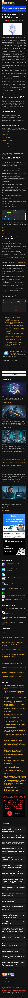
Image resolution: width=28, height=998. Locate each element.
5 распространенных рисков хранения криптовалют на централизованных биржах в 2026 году (15, 697)
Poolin (3, 150)
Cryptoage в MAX (9, 563)
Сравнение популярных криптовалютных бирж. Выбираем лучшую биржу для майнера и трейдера (14, 644)
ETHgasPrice (7, 981)
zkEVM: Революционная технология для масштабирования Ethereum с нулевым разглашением (14, 756)
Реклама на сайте (21, 981)
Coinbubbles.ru (8, 592)
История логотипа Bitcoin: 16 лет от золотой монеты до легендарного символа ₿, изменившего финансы (15, 726)
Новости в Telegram (10, 574)
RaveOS (23, 262)
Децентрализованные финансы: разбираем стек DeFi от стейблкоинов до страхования (15, 776)
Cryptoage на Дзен (9, 583)
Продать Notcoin (9, 338)
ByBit (6, 608)
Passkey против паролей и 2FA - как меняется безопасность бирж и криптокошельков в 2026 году (13, 716)
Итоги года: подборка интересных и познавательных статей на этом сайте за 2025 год (14, 772)
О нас (7, 978)
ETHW (22, 276)
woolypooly (4, 140)
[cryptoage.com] (8, 4)
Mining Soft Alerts (9, 577)
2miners (3, 143)
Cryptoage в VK (9, 588)
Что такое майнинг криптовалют (10, 660)
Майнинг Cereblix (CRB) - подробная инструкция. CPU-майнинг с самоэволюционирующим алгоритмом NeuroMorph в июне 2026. (14, 703)
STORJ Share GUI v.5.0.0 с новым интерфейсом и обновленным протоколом (13, 344)
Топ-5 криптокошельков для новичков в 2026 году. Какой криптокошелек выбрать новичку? (15, 687)
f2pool (3, 137)
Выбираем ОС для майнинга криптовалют (13, 672)
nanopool (4, 147)
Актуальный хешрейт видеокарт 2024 (12, 663)
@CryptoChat (8, 362)
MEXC (6, 617)
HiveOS (18, 262)
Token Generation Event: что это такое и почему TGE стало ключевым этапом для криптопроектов (14, 762)
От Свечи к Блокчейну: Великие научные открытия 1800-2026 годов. (14, 720)
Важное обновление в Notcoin (13, 339)
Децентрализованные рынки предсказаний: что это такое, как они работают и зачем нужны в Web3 (13, 750)
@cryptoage (16, 353)
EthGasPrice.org (9, 599)
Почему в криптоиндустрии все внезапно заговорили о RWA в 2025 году (14, 766)
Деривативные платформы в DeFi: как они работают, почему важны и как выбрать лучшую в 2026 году (14, 710)
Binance (4, 134)
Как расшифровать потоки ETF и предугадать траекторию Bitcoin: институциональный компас (12, 789)
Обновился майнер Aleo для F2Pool (14, 341)
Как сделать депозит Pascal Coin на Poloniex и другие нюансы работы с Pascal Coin (14, 330)
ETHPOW (4, 175)
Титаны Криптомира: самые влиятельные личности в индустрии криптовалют (14, 739)
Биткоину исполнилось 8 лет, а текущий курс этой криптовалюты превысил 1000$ (14, 322)
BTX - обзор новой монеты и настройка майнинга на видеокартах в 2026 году (14, 692)
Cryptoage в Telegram (10, 568)
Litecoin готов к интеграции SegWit (14, 336)
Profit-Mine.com (9, 595)
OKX (3, 230)
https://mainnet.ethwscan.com (9, 208)
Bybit (3, 227)
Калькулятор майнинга (20, 978)
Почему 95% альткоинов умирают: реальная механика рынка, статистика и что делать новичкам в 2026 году (14, 744)
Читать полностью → (7, 402)
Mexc (3, 233)
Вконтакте (12, 354)
